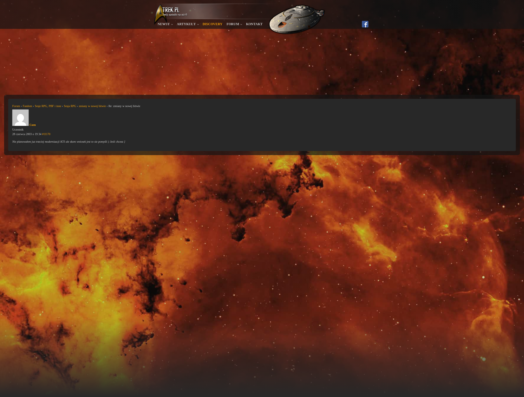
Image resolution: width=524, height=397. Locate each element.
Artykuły (186, 24)
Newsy (164, 24)
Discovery (212, 24)
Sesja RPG (70, 106)
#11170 (46, 134)
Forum (233, 24)
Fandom (27, 106)
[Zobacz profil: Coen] (20, 124)
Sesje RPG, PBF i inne (48, 106)
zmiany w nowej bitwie (92, 106)
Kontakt (254, 24)
